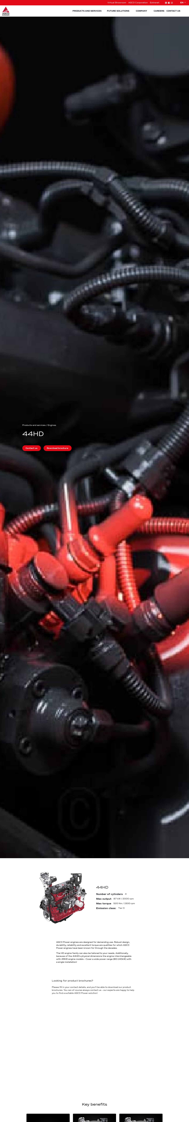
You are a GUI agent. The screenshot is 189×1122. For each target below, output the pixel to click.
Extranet (154, 2)
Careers (159, 11)
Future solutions (118, 11)
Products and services (87, 11)
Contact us (173, 11)
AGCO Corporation (138, 2)
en (182, 2)
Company (141, 11)
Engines (52, 425)
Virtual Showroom (116, 2)
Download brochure (57, 448)
